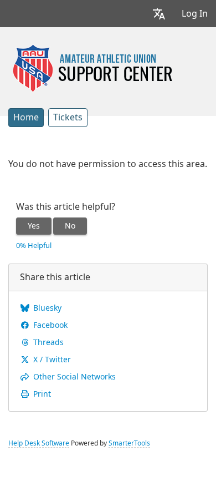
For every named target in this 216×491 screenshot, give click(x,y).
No (70, 225)
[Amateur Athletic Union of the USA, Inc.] (92, 67)
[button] (159, 13)
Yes (34, 225)
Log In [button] (195, 13)
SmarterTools (129, 443)
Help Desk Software (38, 443)
